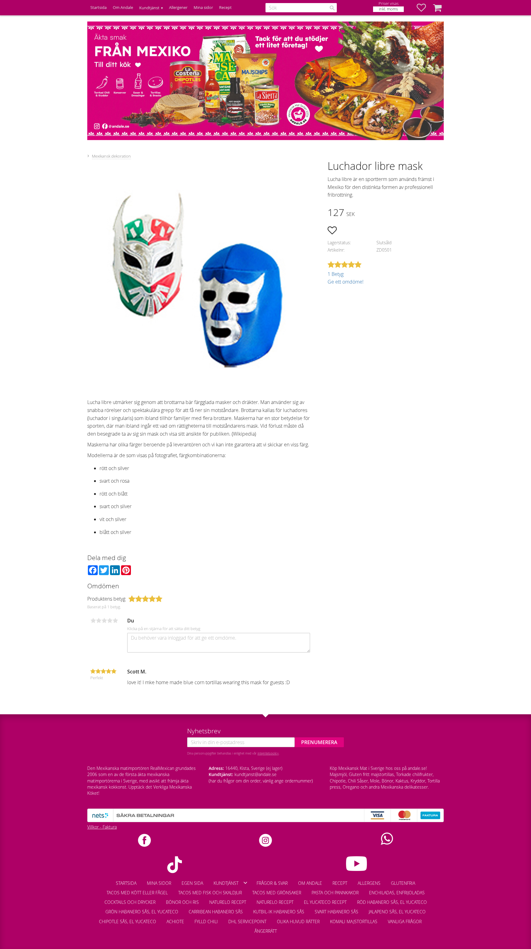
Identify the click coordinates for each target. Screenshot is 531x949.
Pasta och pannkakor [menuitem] (335, 893)
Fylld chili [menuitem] (206, 921)
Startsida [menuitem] (98, 7)
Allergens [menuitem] (369, 883)
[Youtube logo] (356, 863)
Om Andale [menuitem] (123, 7)
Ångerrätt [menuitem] (265, 931)
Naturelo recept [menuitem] (227, 902)
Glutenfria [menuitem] (403, 883)
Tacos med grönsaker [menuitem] (276, 893)
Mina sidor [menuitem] (203, 7)
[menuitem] (432, 919)
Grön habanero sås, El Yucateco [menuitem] (141, 912)
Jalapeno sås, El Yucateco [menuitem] (397, 912)
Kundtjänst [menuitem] (149, 7)
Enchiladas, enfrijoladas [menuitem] (397, 893)
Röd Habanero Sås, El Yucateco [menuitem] (392, 902)
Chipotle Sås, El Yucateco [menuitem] (127, 921)
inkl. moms (388, 9)
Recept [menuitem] (225, 7)
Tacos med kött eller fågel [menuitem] (137, 893)
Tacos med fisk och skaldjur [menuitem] (210, 893)
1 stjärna (93, 620)
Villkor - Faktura (102, 827)
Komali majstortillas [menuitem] (353, 921)
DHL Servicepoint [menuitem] (247, 921)
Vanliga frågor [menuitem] (405, 921)
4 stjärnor (109, 620)
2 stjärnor (98, 620)
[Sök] (332, 8)
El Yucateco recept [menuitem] (325, 902)
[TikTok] (174, 864)
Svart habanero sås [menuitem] (336, 912)
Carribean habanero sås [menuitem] (216, 912)
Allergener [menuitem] (178, 7)
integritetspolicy (268, 753)
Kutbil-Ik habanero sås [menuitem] (278, 912)
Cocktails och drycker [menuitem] (129, 902)
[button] (424, 7)
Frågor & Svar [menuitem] (272, 883)
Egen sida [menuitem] (192, 883)
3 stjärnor (104, 620)
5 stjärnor (115, 620)
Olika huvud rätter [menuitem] (298, 921)
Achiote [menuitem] (175, 921)
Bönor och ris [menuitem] (182, 902)
